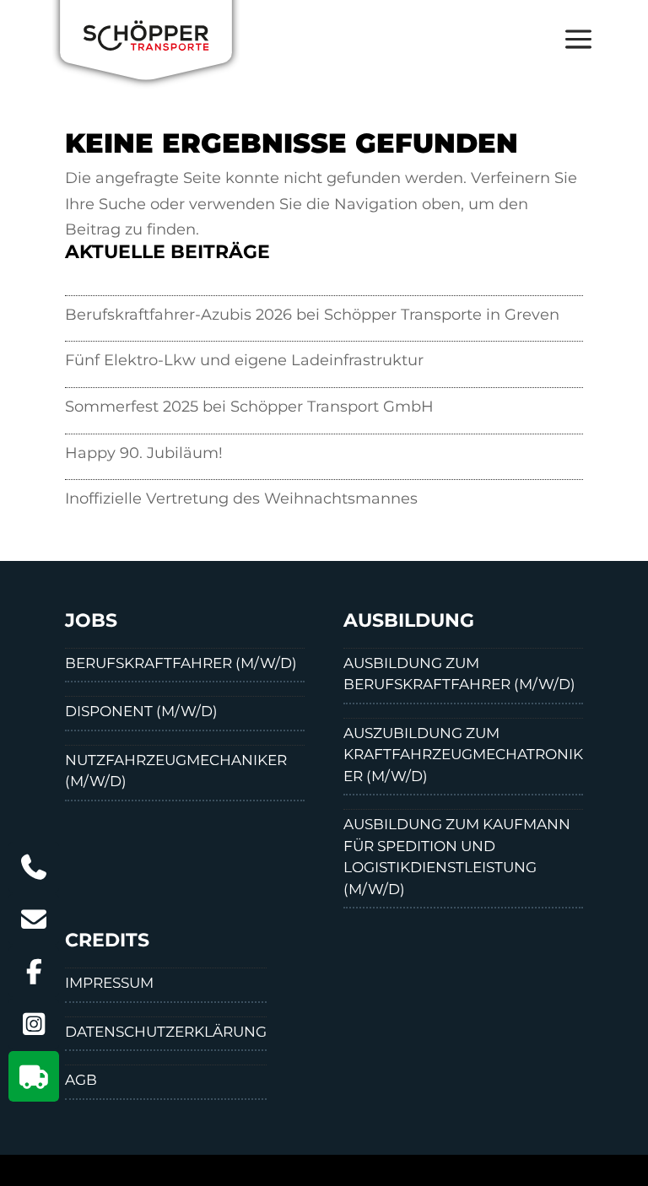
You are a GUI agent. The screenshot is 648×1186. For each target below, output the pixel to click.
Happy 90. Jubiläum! (144, 453)
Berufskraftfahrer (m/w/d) (181, 663)
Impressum (109, 982)
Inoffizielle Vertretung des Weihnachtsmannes (241, 498)
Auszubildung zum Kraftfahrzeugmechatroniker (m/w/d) (463, 754)
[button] (569, 50)
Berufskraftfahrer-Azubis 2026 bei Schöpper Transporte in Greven (312, 314)
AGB (81, 1079)
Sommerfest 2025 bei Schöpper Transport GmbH (249, 406)
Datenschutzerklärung (166, 1031)
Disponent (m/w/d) (141, 711)
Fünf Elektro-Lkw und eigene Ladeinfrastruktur (244, 360)
